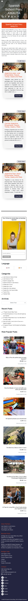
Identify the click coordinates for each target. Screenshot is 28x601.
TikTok (5, 577)
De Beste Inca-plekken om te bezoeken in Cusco (12, 547)
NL (4, 114)
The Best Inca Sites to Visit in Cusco (16, 447)
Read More (18, 95)
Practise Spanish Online (6, 557)
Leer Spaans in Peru (5, 553)
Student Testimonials (6, 563)
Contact (3, 559)
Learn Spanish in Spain (6, 528)
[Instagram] (3, 16)
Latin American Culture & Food (10, 277)
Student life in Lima (7, 286)
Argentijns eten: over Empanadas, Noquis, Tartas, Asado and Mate (13, 75)
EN (4, 63)
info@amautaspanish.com (10, 572)
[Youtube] (12, 16)
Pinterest (6, 594)
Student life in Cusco (8, 284)
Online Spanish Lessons (6, 555)
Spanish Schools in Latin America (10, 282)
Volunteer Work (6, 294)
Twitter (5, 586)
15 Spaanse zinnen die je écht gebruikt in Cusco (12, 539)
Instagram (6, 580)
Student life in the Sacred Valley (10, 290)
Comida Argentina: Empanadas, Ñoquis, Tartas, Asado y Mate (12, 125)
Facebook (6, 583)
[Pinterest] (18, 16)
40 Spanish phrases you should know (16, 418)
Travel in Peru (6, 292)
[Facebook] (6, 16)
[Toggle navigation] (2, 1)
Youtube (6, 588)
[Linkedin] (15, 16)
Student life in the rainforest (9, 288)
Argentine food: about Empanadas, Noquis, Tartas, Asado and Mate (13, 175)
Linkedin (6, 591)
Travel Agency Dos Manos (7, 529)
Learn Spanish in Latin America (8, 526)
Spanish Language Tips (8, 280)
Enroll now (3, 561)
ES (4, 64)
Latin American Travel (8, 278)
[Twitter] (9, 16)
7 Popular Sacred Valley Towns (10, 312)
